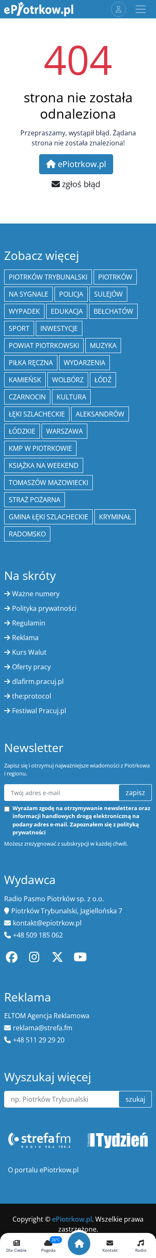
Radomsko (27, 534)
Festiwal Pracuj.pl (39, 710)
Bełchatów (113, 311)
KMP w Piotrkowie (40, 448)
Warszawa (64, 431)
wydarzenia (84, 362)
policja (71, 294)
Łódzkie (22, 431)
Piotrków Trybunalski (48, 277)
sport (19, 328)
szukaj (135, 1099)
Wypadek (24, 311)
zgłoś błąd (80, 184)
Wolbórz (68, 379)
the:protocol (31, 696)
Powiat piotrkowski (44, 345)
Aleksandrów (100, 414)
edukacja (67, 311)
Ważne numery (35, 593)
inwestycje (59, 328)
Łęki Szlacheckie (37, 414)
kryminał (115, 516)
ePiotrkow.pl (81, 164)
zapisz (135, 792)
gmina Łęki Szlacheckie (48, 516)
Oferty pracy (31, 666)
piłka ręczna (31, 362)
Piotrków (115, 277)
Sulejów (108, 294)
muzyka (103, 345)
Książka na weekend (44, 465)
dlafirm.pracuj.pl (38, 681)
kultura (71, 397)
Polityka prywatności (44, 608)
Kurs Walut (29, 652)
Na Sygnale (28, 294)
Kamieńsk (25, 379)
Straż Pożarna (34, 499)
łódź (102, 379)
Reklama (25, 637)
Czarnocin (27, 397)
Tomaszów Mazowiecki (48, 482)
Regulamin (28, 623)
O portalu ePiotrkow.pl (43, 1169)
